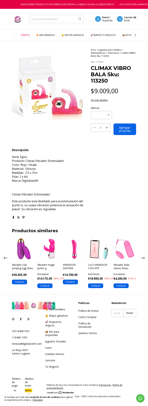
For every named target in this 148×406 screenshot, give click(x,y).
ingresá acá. (105, 385)
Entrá (105, 17)
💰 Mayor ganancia (72, 35)
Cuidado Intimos (54, 354)
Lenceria (50, 360)
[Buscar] (79, 19)
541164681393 (20, 331)
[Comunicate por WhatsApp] (140, 398)
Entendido (38, 400)
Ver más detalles (99, 100)
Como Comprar (87, 317)
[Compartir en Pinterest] (23, 217)
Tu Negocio (52, 366)
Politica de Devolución (85, 325)
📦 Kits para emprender (52, 333)
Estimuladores (98, 52)
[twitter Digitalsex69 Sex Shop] (28, 319)
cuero (48, 347)
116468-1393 (19, 337)
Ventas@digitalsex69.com (27, 343)
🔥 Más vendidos (45, 35)
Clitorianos (113, 52)
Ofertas (25, 35)
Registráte (107, 20)
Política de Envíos (88, 310)
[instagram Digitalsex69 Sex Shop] (13, 319)
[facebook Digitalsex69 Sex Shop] (20, 319)
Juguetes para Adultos (110, 49)
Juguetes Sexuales (55, 341)
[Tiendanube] (61, 393)
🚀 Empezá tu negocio (103, 35)
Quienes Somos (87, 333)
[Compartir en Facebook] (14, 217)
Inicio (93, 49)
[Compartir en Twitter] (19, 217)
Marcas (95, 108)
